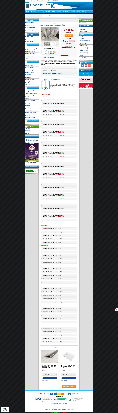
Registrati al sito (83, 29)
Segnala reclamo (83, 59)
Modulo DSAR (70, 409)
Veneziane (27, 131)
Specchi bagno (28, 84)
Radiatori (73, 11)
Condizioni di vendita (84, 53)
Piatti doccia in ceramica (30, 49)
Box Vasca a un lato (29, 36)
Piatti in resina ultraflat (30, 51)
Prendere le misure (83, 43)
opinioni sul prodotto (50, 53)
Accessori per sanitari (29, 70)
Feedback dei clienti (84, 57)
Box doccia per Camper (84, 52)
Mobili (78, 11)
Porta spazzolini (28, 107)
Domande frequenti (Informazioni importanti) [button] (52, 73)
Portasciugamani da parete (30, 96)
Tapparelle (30, 126)
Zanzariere (27, 130)
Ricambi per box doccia (30, 117)
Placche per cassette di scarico (31, 69)
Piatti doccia (47, 11)
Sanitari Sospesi (28, 63)
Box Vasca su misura (29, 41)
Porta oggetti (28, 108)
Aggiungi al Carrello (68, 386)
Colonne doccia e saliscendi (30, 75)
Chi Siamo (82, 38)
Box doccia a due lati (29, 23)
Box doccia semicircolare (30, 27)
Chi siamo (65, 403)
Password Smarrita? (84, 31)
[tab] (59, 67)
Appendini (27, 102)
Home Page (82, 36)
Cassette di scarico (29, 67)
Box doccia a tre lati (29, 25)
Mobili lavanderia (29, 82)
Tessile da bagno (28, 110)
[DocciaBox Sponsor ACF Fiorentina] (32, 163)
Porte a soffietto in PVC (30, 122)
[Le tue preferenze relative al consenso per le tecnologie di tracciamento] (116, 309)
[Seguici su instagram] (86, 67)
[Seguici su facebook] (82, 67)
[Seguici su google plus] (89, 67)
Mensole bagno (28, 98)
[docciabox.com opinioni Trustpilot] (59, 401)
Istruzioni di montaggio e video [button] (49, 70)
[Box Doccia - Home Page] (38, 5)
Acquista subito (69, 35)
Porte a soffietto (32, 120)
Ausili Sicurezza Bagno (30, 90)
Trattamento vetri (29, 30)
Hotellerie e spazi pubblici (30, 112)
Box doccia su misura (29, 29)
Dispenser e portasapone (30, 100)
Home (27, 11)
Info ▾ (83, 11)
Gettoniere (27, 115)
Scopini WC (27, 103)
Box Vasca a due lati (29, 38)
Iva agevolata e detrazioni (85, 41)
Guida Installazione (84, 45)
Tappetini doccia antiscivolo (31, 93)
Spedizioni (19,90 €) (84, 47)
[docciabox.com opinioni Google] (75, 401)
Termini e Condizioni (62, 409)
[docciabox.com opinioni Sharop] (42, 401)
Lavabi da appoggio (29, 72)
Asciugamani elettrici (29, 113)
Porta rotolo (27, 105)
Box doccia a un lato (29, 22)
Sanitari (59, 11)
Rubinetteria (66, 11)
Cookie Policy (54, 409)
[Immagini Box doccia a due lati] (50, 34)
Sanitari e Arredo (32, 61)
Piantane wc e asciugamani (30, 95)
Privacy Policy (47, 409)
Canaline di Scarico (29, 55)
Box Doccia (33, 11)
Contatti (81, 55)
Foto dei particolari (84, 48)
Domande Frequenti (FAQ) (85, 40)
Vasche (53, 11)
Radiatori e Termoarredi (30, 79)
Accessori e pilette (29, 56)
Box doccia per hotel (84, 50)
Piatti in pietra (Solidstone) (31, 48)
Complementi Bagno (32, 87)
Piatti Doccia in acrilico (30, 53)
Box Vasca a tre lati (29, 39)
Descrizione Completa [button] (47, 67)
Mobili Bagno (28, 81)
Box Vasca (40, 11)
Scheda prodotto (45, 380)
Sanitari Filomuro (29, 65)
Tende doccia (28, 91)
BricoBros (27, 133)
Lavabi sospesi (28, 74)
